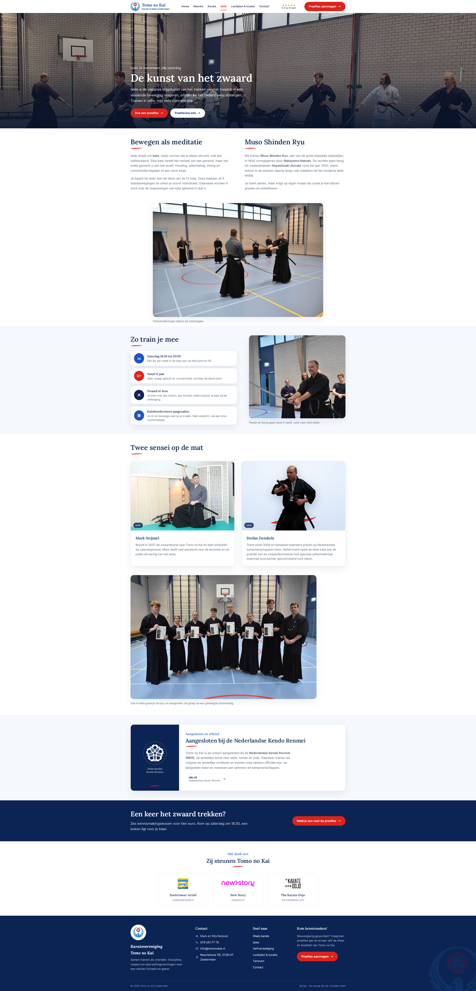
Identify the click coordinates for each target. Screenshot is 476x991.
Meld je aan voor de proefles (316, 821)
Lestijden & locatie (243, 6)
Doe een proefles (147, 113)
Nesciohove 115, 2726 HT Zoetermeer (217, 957)
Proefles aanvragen (322, 6)
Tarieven (258, 961)
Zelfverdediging (263, 948)
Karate (212, 6)
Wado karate (261, 936)
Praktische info (185, 113)
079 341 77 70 (209, 942)
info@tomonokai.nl (212, 948)
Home (185, 6)
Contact (264, 6)
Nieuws (198, 6)
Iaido (224, 6)
